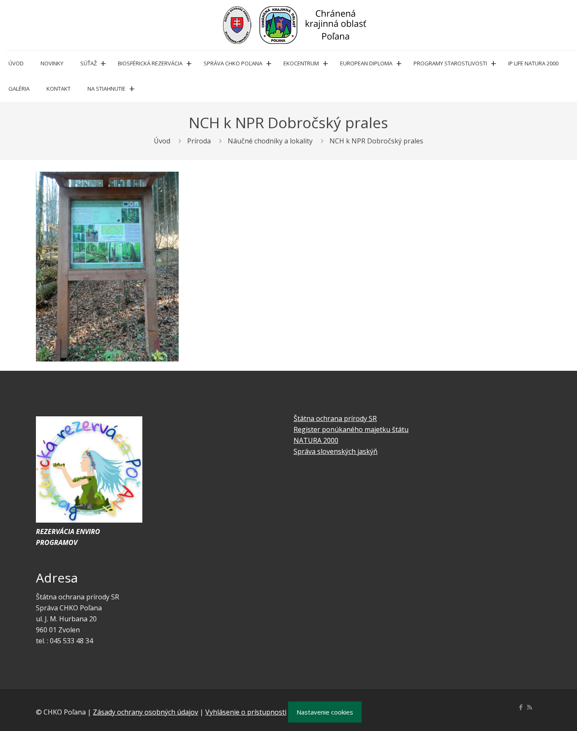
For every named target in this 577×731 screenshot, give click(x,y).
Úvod (162, 141)
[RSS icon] (529, 707)
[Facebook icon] (520, 707)
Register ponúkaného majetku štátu (351, 429)
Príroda (199, 141)
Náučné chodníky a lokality (270, 141)
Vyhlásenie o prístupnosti (245, 712)
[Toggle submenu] (103, 63)
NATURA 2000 (316, 440)
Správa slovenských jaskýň (336, 451)
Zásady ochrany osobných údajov (145, 712)
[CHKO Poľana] (295, 25)
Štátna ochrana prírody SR (335, 418)
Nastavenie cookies (325, 712)
